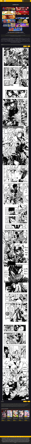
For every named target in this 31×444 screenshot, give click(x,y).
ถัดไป (28, 46)
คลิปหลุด (18, 436)
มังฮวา (8, 436)
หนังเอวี (20, 436)
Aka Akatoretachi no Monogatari (13, 33)
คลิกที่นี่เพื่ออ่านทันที (15, 4)
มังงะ (15, 436)
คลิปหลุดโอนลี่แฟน (12, 436)
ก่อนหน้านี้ (25, 46)
